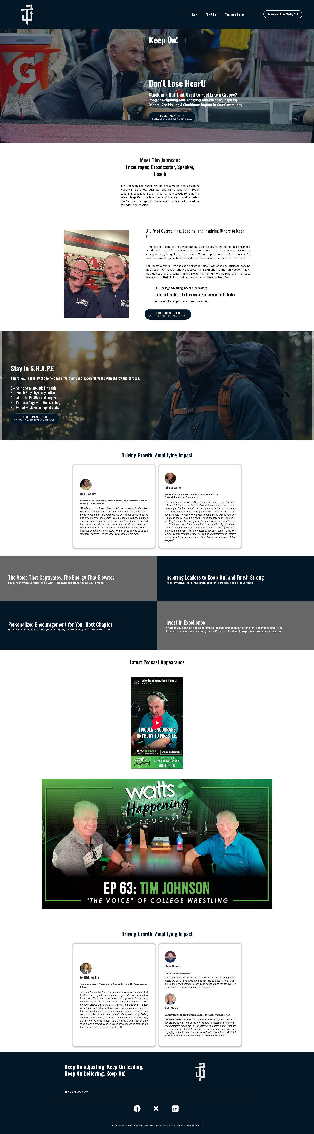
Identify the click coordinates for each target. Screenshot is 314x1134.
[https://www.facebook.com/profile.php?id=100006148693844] (137, 1108)
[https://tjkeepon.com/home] (27, 14)
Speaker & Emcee (234, 14)
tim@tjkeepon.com (78, 1091)
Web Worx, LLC (194, 1125)
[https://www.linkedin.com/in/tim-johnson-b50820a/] (176, 1108)
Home (194, 14)
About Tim (211, 14)
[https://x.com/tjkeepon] (157, 1108)
